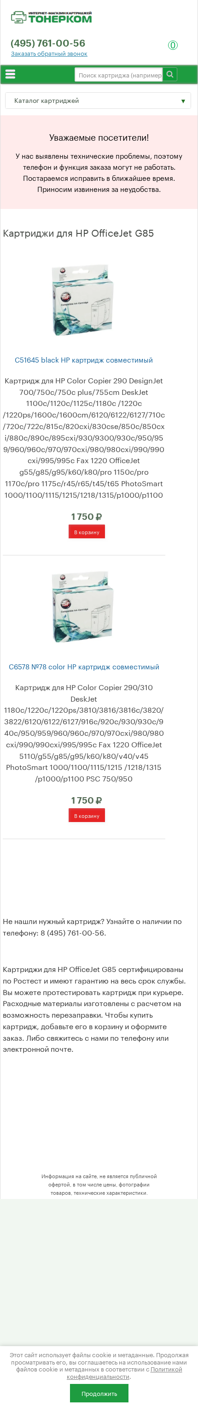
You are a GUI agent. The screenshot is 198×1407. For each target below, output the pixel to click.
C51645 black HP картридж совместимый (84, 359)
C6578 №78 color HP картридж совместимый (84, 666)
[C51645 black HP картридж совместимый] (83, 298)
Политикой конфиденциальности (124, 1372)
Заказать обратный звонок (49, 53)
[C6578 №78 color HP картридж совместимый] (83, 605)
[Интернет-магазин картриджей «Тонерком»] (51, 16)
